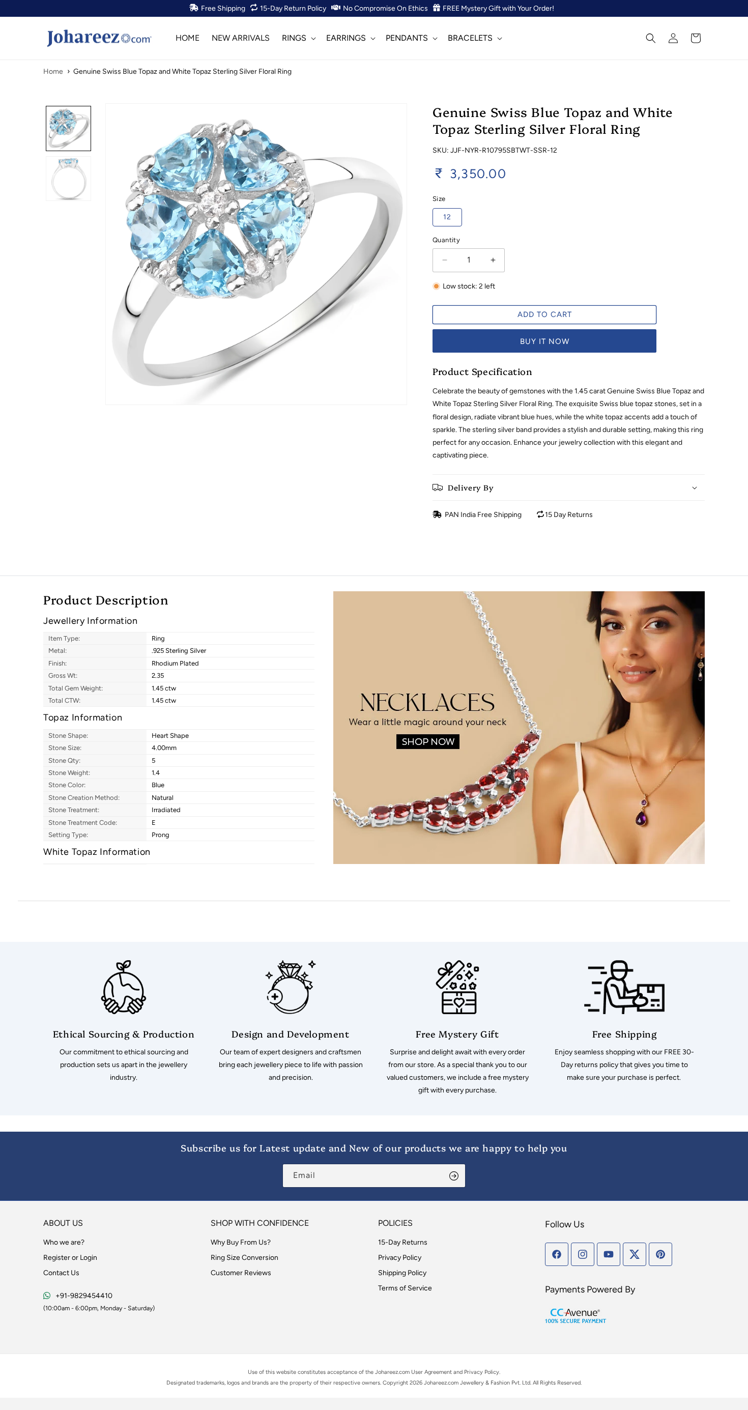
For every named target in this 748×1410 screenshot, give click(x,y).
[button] (298, 38)
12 (447, 217)
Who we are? (63, 1242)
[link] (123, 1022)
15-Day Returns (402, 1242)
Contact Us (61, 1273)
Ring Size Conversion (244, 1257)
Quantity (446, 240)
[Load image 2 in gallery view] (68, 179)
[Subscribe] (454, 1176)
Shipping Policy (402, 1273)
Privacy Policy (399, 1257)
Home (53, 71)
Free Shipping (223, 8)
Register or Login (70, 1257)
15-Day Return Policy (293, 8)
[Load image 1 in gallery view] (68, 128)
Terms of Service (405, 1288)
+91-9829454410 (83, 1295)
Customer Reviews (241, 1273)
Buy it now (544, 341)
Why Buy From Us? (241, 1242)
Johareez (386, 1372)
